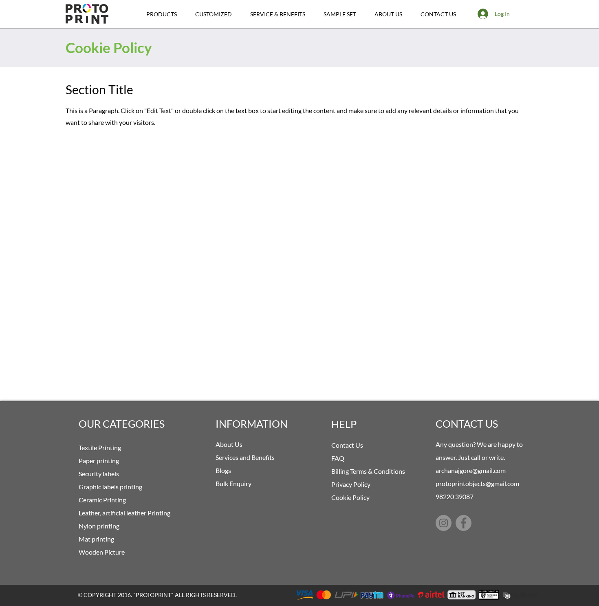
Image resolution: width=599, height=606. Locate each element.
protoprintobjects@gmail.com (477, 483)
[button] (162, 14)
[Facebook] (463, 523)
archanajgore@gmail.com (471, 470)
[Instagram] (443, 523)
